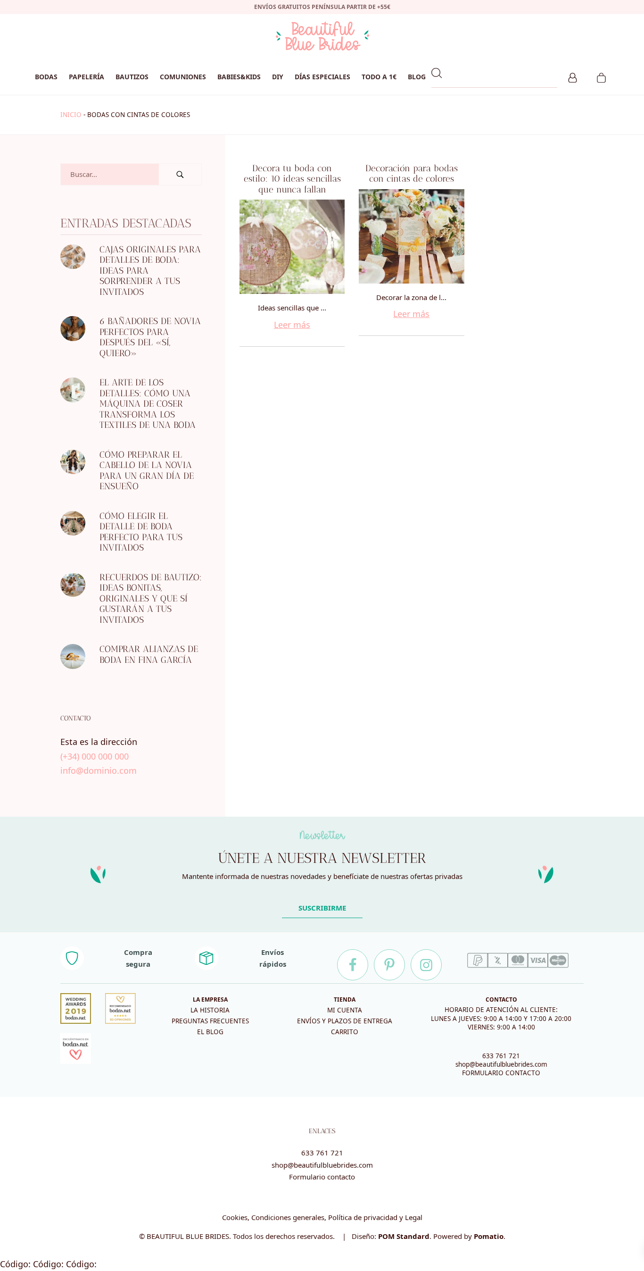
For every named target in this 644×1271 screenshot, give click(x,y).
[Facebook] (352, 964)
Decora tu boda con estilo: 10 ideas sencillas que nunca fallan (292, 179)
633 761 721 (501, 1056)
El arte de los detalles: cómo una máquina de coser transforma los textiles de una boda (147, 403)
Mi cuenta (344, 1010)
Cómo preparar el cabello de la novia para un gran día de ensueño (146, 470)
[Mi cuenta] (572, 76)
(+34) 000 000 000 (94, 756)
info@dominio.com (98, 770)
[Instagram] (426, 964)
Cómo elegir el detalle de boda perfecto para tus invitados (140, 531)
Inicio (71, 114)
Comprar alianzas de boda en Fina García (148, 654)
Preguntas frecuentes (210, 1021)
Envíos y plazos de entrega (344, 1021)
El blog (210, 1032)
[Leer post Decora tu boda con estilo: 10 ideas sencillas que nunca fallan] (292, 247)
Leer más (292, 324)
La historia (210, 1010)
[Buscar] (180, 174)
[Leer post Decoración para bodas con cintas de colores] (411, 236)
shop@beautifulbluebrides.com (501, 1064)
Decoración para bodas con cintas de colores (411, 173)
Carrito (344, 1032)
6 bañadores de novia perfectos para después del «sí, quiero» (150, 337)
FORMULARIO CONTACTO (501, 1073)
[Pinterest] (389, 964)
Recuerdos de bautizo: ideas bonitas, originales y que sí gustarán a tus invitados (150, 598)
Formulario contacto (322, 1176)
